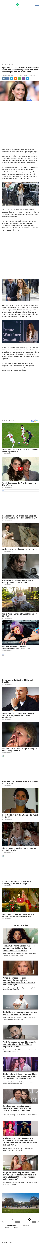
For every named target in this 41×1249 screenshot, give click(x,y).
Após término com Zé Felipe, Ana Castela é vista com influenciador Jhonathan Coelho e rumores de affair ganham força (20, 1141)
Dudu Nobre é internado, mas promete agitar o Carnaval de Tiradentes (20, 1013)
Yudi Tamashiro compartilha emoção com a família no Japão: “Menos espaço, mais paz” (19, 1044)
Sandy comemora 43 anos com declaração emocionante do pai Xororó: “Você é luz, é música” (17, 1108)
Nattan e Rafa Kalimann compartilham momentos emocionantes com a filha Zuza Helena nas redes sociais (20, 1076)
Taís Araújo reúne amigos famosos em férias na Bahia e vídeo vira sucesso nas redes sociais (19, 948)
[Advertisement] (20, 37)
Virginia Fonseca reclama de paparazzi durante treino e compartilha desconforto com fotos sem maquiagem (19, 981)
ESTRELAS (23, 75)
